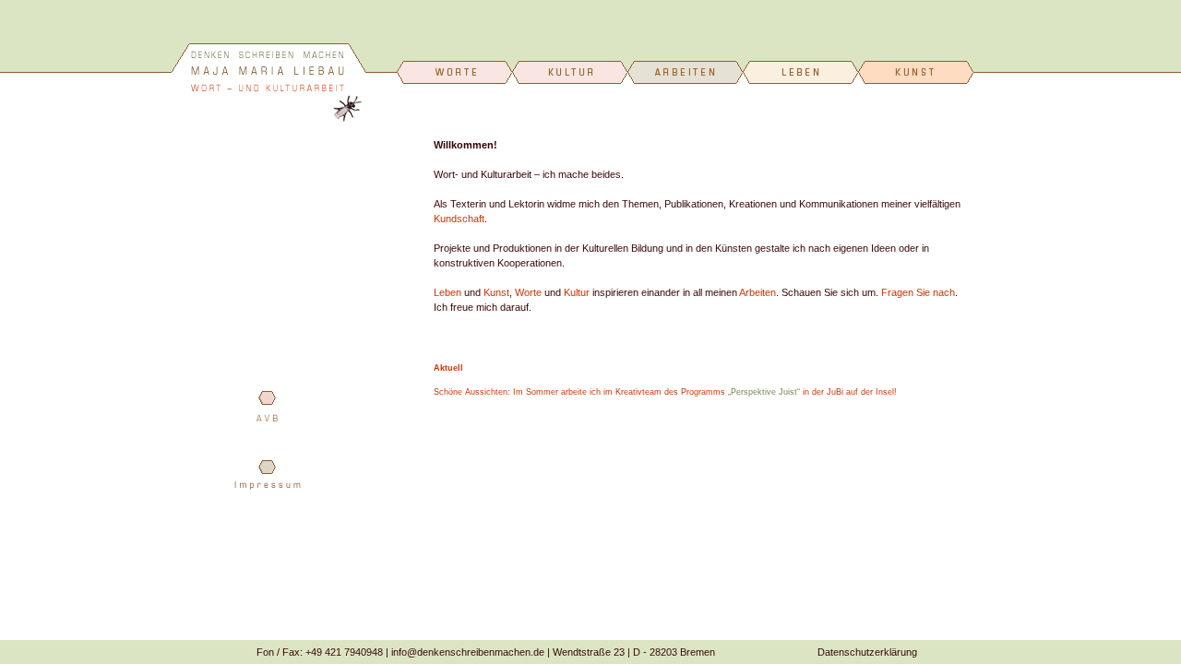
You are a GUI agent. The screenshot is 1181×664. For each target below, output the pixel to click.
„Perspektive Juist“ (764, 392)
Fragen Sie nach (918, 292)
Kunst (496, 292)
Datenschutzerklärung (867, 652)
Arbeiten (757, 292)
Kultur (577, 292)
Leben (447, 292)
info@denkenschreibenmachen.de (467, 652)
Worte (528, 292)
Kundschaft (459, 218)
